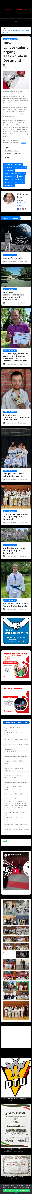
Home (4, 28)
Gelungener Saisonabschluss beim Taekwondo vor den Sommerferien (14, 296)
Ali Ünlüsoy (9, 164)
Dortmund (9, 167)
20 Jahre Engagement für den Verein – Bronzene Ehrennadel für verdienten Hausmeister (15, 357)
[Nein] (30, 1189)
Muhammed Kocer (11, 65)
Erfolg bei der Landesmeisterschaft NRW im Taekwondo (16, 417)
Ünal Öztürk (20, 182)
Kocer (24, 167)
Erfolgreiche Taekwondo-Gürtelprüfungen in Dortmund (15, 516)
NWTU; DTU (9, 179)
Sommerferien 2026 (12, 258)
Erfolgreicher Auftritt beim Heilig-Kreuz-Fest (14, 474)
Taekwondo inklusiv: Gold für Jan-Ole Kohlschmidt (15, 604)
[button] (27, 1030)
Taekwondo (20, 179)
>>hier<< (23, 142)
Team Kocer (9, 182)
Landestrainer (9, 170)
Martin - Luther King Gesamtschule (15, 173)
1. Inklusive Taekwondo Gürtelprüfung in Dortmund (14, 550)
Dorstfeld (18, 164)
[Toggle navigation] (16, 21)
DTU (17, 167)
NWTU (22, 176)
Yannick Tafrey (10, 185)
